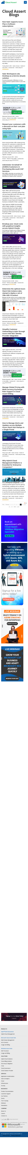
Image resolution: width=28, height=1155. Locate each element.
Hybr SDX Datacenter (7, 1031)
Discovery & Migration (6, 1063)
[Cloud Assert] (9, 3)
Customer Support (5, 1093)
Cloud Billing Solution (6, 1061)
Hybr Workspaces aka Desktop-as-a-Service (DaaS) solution (13, 76)
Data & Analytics (5, 1078)
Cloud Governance (5, 1068)
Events (3, 1098)
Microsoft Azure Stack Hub (8, 1037)
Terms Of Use (6, 1135)
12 (11, 506)
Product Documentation (7, 1091)
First (3, 504)
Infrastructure (4, 1083)
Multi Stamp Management (7, 1040)
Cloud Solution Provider (7, 1070)
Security (3, 1085)
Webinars (3, 1103)
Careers (3, 1113)
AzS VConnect (4, 1042)
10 (24, 504)
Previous (7, 504)
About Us (3, 1111)
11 (9, 506)
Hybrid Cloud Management (8, 1034)
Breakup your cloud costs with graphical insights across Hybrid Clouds (12, 226)
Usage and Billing (5, 1044)
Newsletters (4, 1105)
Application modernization (7, 1076)
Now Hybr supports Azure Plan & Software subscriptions (12, 24)
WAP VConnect (5, 1051)
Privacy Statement (15, 1135)
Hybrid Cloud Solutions (7, 1059)
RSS (26, 503)
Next (15, 506)
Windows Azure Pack (6, 1048)
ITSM (2, 1066)
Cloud (2, 1081)
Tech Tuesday (4, 1100)
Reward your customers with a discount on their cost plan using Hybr (13, 126)
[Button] (25, 2)
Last (18, 506)
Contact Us (4, 1116)
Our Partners (4, 1096)
